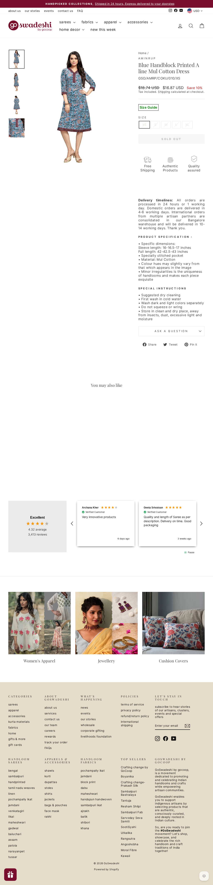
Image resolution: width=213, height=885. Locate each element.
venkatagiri (16, 811)
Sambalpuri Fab (132, 812)
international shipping (130, 723)
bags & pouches (56, 805)
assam (12, 839)
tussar (12, 857)
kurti (48, 776)
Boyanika (127, 776)
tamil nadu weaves (21, 788)
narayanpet (16, 851)
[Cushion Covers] (173, 623)
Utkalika (126, 832)
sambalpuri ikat (91, 805)
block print (88, 782)
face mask (52, 811)
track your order (56, 742)
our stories (32, 10)
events (49, 10)
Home (142, 53)
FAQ (80, 10)
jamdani (13, 805)
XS (144, 125)
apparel (111, 22)
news (84, 707)
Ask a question (171, 331)
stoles (49, 788)
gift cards (15, 744)
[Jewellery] (106, 623)
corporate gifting (92, 730)
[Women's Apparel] (39, 623)
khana (85, 828)
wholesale (88, 725)
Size (142, 117)
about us (14, 10)
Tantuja (126, 800)
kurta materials (19, 721)
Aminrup (147, 58)
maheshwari (16, 822)
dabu (84, 788)
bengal (13, 770)
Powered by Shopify (106, 869)
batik (84, 816)
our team (51, 725)
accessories (138, 22)
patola (12, 845)
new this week (103, 29)
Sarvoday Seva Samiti (131, 819)
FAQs (48, 748)
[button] (72, 524)
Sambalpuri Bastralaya (129, 793)
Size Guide (148, 107)
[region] (137, 523)
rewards (50, 736)
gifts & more (17, 739)
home (12, 733)
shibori (85, 822)
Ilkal (11, 816)
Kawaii (125, 856)
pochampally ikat (20, 799)
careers (50, 730)
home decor (70, 29)
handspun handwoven (96, 799)
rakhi (48, 816)
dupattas (51, 782)
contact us (65, 10)
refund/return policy (135, 716)
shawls (49, 770)
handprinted (16, 782)
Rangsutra (128, 838)
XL (187, 125)
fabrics (88, 22)
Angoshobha (129, 844)
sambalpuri (16, 776)
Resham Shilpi (131, 806)
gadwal (13, 828)
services (50, 713)
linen (11, 793)
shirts (48, 793)
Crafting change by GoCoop (134, 769)
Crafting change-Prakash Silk (133, 784)
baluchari (14, 834)
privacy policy (131, 710)
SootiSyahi (128, 827)
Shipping (164, 91)
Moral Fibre (129, 850)
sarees (65, 22)
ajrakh (85, 811)
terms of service (132, 704)
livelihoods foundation (96, 736)
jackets (50, 799)
